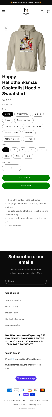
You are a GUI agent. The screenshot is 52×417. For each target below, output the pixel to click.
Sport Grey (22, 114)
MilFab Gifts (15, 400)
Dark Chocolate (33, 127)
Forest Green (11, 133)
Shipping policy (35, 404)
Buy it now (26, 186)
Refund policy (28, 400)
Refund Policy (11, 307)
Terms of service (20, 404)
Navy (7, 120)
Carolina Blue (12, 127)
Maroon (29, 133)
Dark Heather (24, 120)
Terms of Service (13, 300)
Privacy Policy (11, 313)
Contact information (27, 409)
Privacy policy (42, 400)
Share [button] (8, 240)
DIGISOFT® (28, 226)
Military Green (12, 139)
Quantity (6, 162)
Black (38, 114)
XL (32, 150)
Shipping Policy (12, 325)
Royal (29, 139)
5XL (28, 156)
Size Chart (7, 231)
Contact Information (15, 319)
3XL (7, 156)
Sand (7, 114)
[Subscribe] (43, 281)
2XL (42, 150)
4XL (18, 156)
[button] (3, 11)
